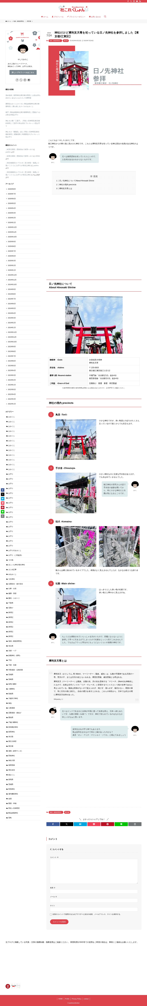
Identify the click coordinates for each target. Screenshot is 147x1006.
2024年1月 (12, 327)
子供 (10, 660)
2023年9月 (12, 346)
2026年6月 (12, 199)
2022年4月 (12, 394)
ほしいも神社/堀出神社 (16, 565)
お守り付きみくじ (14, 550)
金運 (10, 799)
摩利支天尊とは (65, 188)
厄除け (10, 608)
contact (86, 999)
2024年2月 (12, 323)
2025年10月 (12, 237)
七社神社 (11, 579)
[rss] (140, 1)
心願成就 (11, 708)
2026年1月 (12, 222)
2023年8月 (12, 351)
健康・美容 (12, 593)
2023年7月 (12, 356)
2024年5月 (12, 308)
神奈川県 (11, 760)
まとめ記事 (12, 569)
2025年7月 (12, 251)
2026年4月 (12, 208)
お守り (10, 474)
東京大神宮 (12, 741)
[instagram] (134, 1)
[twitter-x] (131, 1)
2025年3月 (12, 261)
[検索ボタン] (105, 16)
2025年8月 (12, 246)
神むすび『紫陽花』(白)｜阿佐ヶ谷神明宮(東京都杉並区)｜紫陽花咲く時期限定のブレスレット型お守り (23, 134)
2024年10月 (12, 284)
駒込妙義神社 (13, 813)
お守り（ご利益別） (15, 555)
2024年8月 (12, 294)
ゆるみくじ (12, 574)
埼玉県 (10, 646)
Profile (67, 999)
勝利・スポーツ (14, 598)
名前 (52, 888)
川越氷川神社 (13, 698)
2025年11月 (12, 232)
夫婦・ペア (12, 651)
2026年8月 (12, 189)
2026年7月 (12, 194)
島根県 (10, 694)
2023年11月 (12, 337)
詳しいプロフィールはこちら (23, 72)
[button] (53, 824)
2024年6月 (12, 304)
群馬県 (10, 779)
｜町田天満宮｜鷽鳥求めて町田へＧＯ (19, 149)
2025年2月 (12, 265)
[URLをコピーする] (134, 824)
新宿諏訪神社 (13, 727)
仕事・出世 (12, 588)
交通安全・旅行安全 (15, 584)
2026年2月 (12, 218)
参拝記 (10, 612)
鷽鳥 (10, 818)
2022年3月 (12, 399)
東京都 (66, 40)
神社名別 (11, 770)
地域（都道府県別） (55, 40)
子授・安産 (12, 665)
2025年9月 (12, 241)
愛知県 (10, 717)
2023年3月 (12, 375)
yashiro (8, 152)
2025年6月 (12, 256)
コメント (54, 857)
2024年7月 (12, 299)
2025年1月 (12, 270)
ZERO (37, 156)
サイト (52, 906)
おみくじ (11, 417)
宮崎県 (10, 679)
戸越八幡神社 (13, 722)
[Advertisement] (93, 115)
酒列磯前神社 (13, 794)
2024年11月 (12, 280)
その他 (10, 560)
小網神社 (11, 689)
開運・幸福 (12, 803)
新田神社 (11, 732)
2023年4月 (12, 370)
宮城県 (10, 674)
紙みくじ (11, 775)
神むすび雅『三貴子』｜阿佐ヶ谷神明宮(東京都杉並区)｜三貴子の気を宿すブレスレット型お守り (23, 123)
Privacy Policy (76, 999)
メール (53, 897)
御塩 (10, 703)
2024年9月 (12, 289)
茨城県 (10, 784)
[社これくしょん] (73, 8)
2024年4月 (12, 313)
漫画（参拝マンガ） (15, 751)
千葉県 (10, 603)
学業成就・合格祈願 (15, 670)
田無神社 (11, 756)
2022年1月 (12, 404)
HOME (60, 999)
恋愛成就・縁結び (14, 713)
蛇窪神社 (11, 789)
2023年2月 (12, 380)
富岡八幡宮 (12, 684)
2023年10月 (12, 342)
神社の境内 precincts (67, 185)
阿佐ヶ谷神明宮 (14, 808)
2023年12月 (12, 332)
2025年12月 (12, 227)
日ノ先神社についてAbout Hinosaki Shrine (76, 181)
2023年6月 (12, 361)
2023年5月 (12, 366)
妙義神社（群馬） (14, 655)
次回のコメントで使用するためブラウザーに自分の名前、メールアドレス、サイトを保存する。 (87, 914)
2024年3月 (12, 318)
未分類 (10, 736)
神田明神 (11, 765)
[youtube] (137, 1)
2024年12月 (12, 275)
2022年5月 (12, 389)
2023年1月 (12, 385)
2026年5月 (12, 203)
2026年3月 (12, 213)
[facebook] (128, 1)
